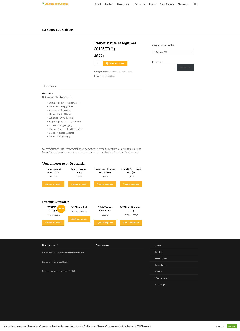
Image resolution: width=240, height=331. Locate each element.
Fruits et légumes (118, 72)
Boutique (109, 4)
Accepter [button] (231, 326)
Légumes (129, 72)
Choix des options (79, 219)
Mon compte (183, 4)
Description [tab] (50, 86)
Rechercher (157, 62)
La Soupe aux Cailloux (58, 29)
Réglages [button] (220, 326)
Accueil (98, 4)
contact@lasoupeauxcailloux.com (70, 253)
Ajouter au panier (115, 63)
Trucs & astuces (167, 4)
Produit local (110, 76)
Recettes (152, 4)
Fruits (108, 72)
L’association (139, 4)
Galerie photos (123, 4)
